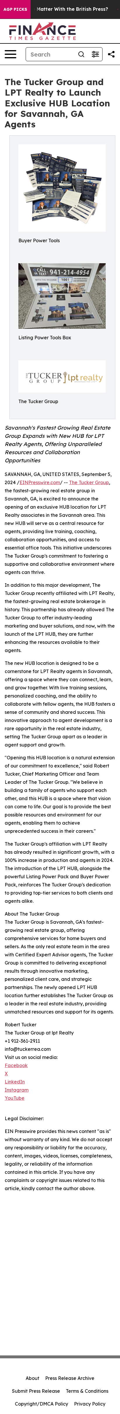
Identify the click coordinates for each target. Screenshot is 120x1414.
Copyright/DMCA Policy (41, 1404)
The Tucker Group (89, 482)
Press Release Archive (69, 1378)
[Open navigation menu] (10, 54)
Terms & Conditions (87, 1391)
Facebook (16, 1065)
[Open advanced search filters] (95, 54)
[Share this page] (111, 54)
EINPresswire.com (40, 482)
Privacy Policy (89, 1404)
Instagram (17, 1090)
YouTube (14, 1098)
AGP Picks (15, 9)
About (32, 1378)
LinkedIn (15, 1082)
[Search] (81, 54)
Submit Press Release (36, 1391)
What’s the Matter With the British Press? (58, 9)
